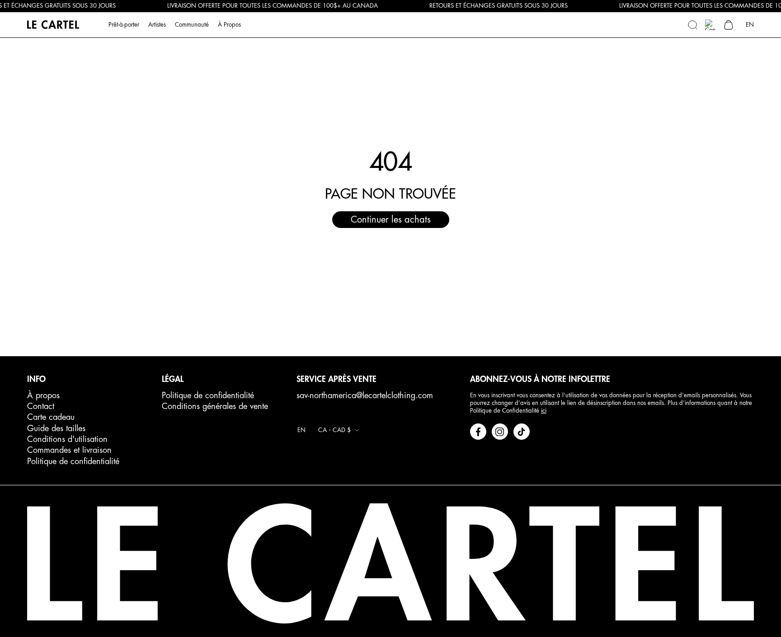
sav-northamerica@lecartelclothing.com (364, 395)
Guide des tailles (56, 428)
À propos (43, 395)
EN (750, 24)
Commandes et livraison (69, 450)
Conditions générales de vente (215, 406)
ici (543, 411)
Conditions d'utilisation (67, 439)
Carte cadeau (51, 417)
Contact (40, 406)
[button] (692, 25)
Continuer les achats (391, 219)
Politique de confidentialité (73, 461)
